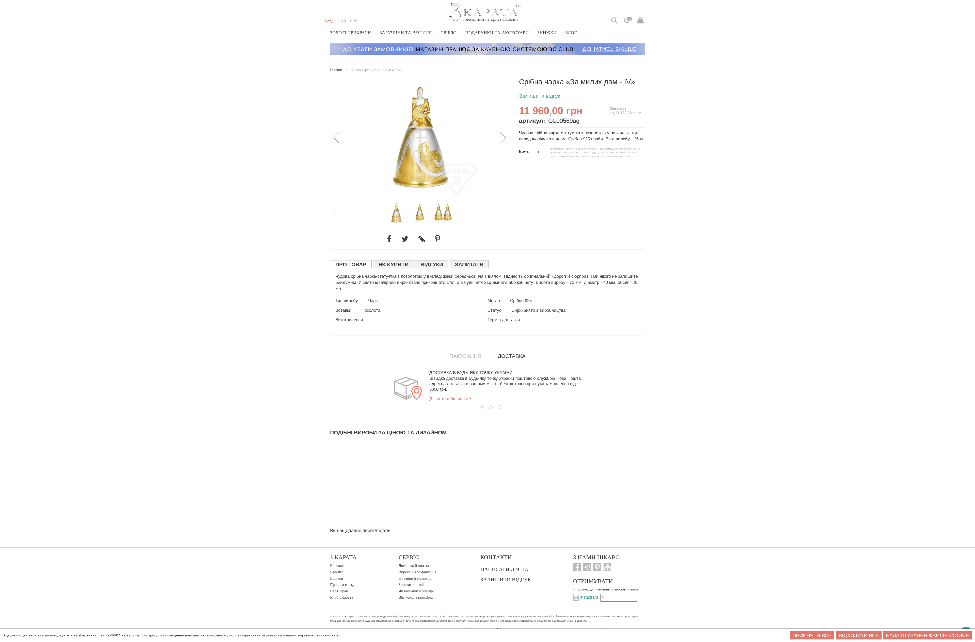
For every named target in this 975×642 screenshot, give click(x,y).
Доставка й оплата (414, 566)
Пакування (465, 356)
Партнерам (339, 591)
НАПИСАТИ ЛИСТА (504, 569)
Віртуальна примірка (416, 597)
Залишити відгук (539, 96)
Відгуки (336, 578)
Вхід (329, 21)
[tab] (351, 264)
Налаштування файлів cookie (927, 635)
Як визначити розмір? (417, 591)
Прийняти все (812, 635)
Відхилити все (859, 635)
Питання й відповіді (415, 578)
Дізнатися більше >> (450, 398)
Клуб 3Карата (341, 597)
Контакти (338, 566)
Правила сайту (342, 585)
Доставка (512, 356)
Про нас (337, 572)
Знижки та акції (411, 585)
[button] (341, 21)
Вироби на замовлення (417, 572)
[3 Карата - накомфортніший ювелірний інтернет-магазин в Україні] (485, 9)
